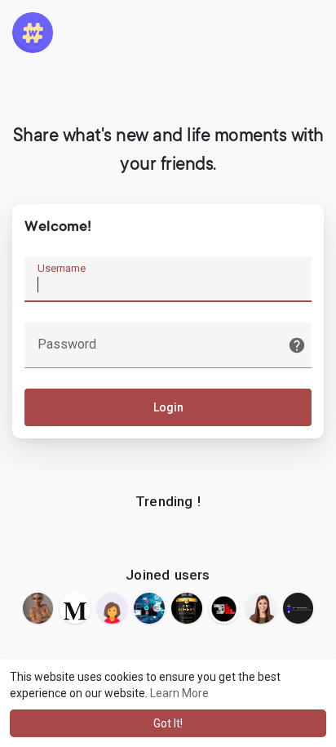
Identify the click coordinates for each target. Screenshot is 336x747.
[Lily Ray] (260, 608)
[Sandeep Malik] (224, 608)
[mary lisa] (75, 608)
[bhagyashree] (112, 608)
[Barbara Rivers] (186, 608)
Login (168, 407)
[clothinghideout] (298, 608)
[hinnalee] (149, 608)
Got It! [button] (168, 723)
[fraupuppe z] (38, 608)
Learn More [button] (179, 693)
